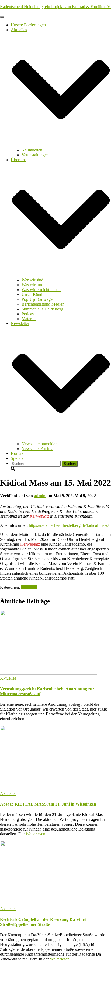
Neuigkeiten (32, 150)
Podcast (28, 314)
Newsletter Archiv (37, 448)
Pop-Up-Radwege (37, 299)
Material (29, 318)
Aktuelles (29, 587)
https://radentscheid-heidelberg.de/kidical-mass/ (69, 525)
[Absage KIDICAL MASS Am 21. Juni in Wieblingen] (48, 788)
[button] (61, 145)
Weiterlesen (35, 834)
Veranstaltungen (35, 155)
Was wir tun (32, 284)
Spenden (18, 458)
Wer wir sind (32, 280)
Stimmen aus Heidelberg (42, 309)
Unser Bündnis (34, 294)
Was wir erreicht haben (41, 289)
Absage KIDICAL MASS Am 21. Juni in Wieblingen (48, 804)
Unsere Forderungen (28, 25)
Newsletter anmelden (39, 443)
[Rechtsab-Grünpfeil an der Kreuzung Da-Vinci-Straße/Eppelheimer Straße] (48, 904)
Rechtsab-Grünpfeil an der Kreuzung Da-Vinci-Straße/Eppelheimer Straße (43, 922)
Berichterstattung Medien (43, 304)
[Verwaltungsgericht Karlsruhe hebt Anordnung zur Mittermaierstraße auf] (48, 673)
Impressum (20, 977)
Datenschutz (21, 972)
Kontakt (18, 453)
